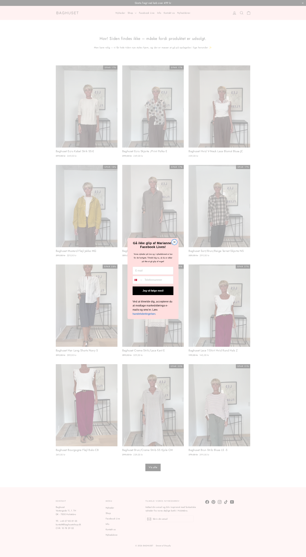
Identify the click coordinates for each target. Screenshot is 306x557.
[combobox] (138, 280)
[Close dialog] (174, 242)
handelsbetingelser (144, 313)
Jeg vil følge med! (153, 290)
